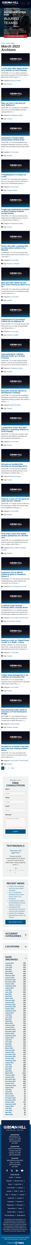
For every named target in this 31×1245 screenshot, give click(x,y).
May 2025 (8, 994)
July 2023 (8, 1040)
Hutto (15, 1191)
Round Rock (12, 1208)
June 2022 (8, 1067)
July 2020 (8, 1108)
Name (7, 789)
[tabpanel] (15, 858)
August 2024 (9, 1013)
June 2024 (8, 1017)
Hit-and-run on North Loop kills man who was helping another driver (15, 748)
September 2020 (10, 1104)
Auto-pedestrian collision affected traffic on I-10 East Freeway (13, 356)
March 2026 (9, 973)
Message (8, 814)
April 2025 (8, 996)
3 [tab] (13, 870)
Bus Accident (15, 548)
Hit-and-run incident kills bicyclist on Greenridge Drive (14, 465)
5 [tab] (18, 870)
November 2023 (10, 1031)
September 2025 (10, 986)
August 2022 (9, 1062)
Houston (9, 84)
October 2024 (9, 1008)
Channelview (11, 621)
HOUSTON (15, 1146)
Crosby (9, 190)
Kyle (6, 1194)
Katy (21, 1191)
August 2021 (9, 1087)
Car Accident (14, 152)
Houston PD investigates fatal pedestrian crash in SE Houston (17, 915)
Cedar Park (17, 1184)
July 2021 (8, 1089)
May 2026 (8, 969)
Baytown (9, 727)
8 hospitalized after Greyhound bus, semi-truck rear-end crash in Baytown (17, 909)
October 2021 (9, 1083)
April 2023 (8, 1046)
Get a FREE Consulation (15, 36)
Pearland (19, 1201)
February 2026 (10, 975)
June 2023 (8, 1042)
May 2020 (8, 1112)
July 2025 (8, 990)
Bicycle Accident (16, 80)
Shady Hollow (11, 1212)
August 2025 (9, 988)
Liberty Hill (11, 1198)
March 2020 (9, 1114)
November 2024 (10, 1006)
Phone (7, 797)
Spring (21, 1212)
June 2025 (8, 992)
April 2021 (8, 1091)
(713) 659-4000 (15, 1141)
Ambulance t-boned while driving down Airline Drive (12, 139)
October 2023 (9, 1033)
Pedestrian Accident (17, 115)
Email (7, 806)
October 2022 (9, 1058)
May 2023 (8, 1044)
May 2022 (8, 1069)
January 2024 (9, 1027)
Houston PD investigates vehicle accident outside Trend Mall (16, 888)
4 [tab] (15, 870)
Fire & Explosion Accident (18, 586)
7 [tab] (23, 870)
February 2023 (10, 1050)
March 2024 (9, 1023)
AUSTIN (15, 1158)
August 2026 (9, 963)
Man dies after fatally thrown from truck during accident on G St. (15, 285)
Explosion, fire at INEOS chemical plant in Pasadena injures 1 (13, 574)
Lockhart (19, 1198)
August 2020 (9, 1106)
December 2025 (10, 979)
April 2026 (8, 971)
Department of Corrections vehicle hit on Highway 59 (13, 320)
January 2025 (9, 1002)
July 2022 (8, 1065)
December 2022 (10, 1054)
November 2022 (10, 1056)
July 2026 (8, 965)
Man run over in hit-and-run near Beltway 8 (13, 104)
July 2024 (8, 1015)
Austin (11, 1177)
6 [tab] (21, 870)
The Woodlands (9, 1215)
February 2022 (10, 1075)
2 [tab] (10, 870)
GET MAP (15, 1143)
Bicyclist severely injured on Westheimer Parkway (13, 392)
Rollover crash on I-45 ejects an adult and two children (15, 500)
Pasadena (10, 1201)
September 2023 (10, 1035)
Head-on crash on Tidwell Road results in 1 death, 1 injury (15, 641)
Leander (21, 1194)
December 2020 (10, 1098)
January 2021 (9, 1096)
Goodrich (10, 335)
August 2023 (9, 1038)
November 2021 (10, 1081)
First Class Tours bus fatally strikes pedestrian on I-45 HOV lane (14, 536)
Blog (11, 1239)
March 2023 (9, 1048)
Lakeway (13, 1194)
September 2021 (10, 1085)
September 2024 (10, 1011)
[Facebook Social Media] (7, 1170)
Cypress (20, 1187)
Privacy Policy (23, 1239)
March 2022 (9, 1073)
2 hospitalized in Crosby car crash (13, 176)
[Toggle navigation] (28, 3)
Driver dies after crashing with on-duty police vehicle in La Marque (14, 248)
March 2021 (9, 1094)
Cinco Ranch (11, 1187)
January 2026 (9, 977)
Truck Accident (23, 618)
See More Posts (15, 922)
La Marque (16, 263)
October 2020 (9, 1102)
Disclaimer (15, 1239)
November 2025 (10, 982)
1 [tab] (8, 870)
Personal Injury (23, 760)
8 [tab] (15, 873)
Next (12, 768)
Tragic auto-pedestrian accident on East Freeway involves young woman (15, 211)
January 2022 (9, 1077)
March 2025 (9, 998)
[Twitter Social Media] (11, 1170)
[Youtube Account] (22, 1170)
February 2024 (10, 1025)
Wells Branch (21, 1215)
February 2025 (10, 1000)
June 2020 (8, 1110)
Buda (10, 1184)
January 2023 (9, 1052)
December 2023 (10, 1029)
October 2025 (9, 984)
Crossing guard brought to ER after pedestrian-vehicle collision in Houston (17, 903)
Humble (9, 1191)
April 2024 (8, 1021)
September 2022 (10, 1060)
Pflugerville (10, 1205)
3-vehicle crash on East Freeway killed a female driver (14, 607)
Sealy (20, 1208)
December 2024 (10, 1004)
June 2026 (8, 967)
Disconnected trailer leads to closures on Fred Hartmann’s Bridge (14, 712)
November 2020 (10, 1100)
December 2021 (10, 1079)
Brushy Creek (19, 1181)
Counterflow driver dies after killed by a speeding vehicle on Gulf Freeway (14, 429)
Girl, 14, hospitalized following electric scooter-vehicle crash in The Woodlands (16, 895)
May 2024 (8, 1019)
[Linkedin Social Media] (17, 1170)
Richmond (20, 1205)
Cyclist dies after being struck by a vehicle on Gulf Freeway (14, 69)
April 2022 (8, 1071)
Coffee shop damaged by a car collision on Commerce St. (14, 676)
